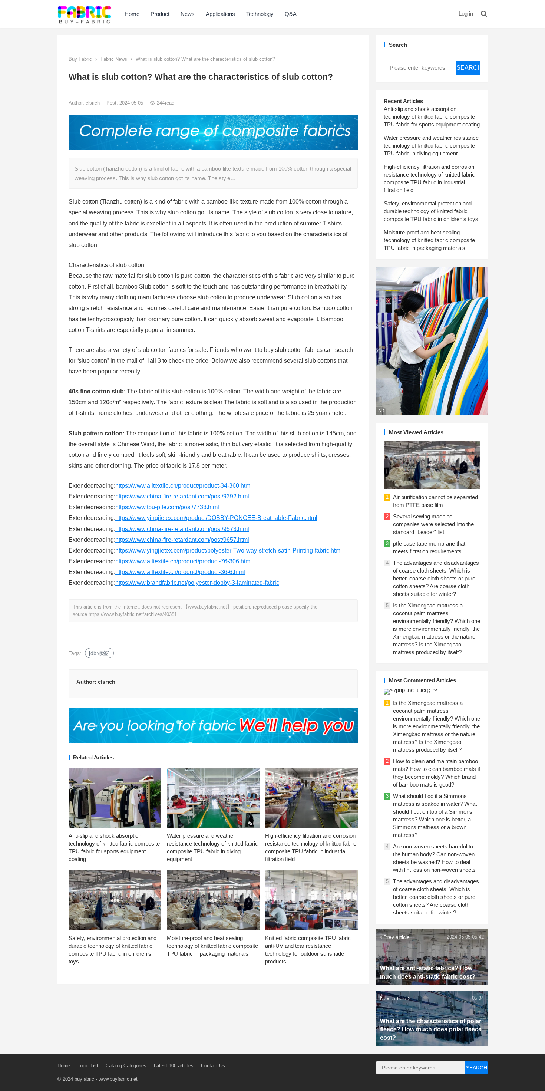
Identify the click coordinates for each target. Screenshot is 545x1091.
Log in (466, 13)
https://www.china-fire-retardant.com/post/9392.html (182, 496)
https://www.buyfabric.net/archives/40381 (133, 614)
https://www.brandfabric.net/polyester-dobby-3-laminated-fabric (197, 583)
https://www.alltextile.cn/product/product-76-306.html (183, 561)
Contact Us (213, 1065)
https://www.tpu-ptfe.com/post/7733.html (167, 507)
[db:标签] (99, 653)
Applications (220, 14)
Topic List (87, 1065)
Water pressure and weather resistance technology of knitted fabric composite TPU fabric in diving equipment (431, 145)
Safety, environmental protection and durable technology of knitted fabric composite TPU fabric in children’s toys (431, 211)
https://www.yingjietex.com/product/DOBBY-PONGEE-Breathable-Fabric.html (216, 518)
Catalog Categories (126, 1065)
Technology (260, 14)
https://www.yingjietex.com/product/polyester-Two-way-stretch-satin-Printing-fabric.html (228, 550)
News (188, 14)
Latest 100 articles (174, 1065)
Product (160, 14)
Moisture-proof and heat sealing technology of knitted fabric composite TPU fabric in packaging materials (212, 946)
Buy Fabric (80, 59)
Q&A (291, 14)
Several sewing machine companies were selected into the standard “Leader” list (433, 524)
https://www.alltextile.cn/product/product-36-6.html (180, 572)
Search (468, 68)
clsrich (93, 103)
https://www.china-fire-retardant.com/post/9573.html (182, 529)
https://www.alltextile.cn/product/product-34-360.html (183, 485)
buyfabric (84, 1079)
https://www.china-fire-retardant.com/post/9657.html (182, 540)
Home (132, 14)
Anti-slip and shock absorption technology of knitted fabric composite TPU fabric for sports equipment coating (432, 117)
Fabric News (113, 59)
